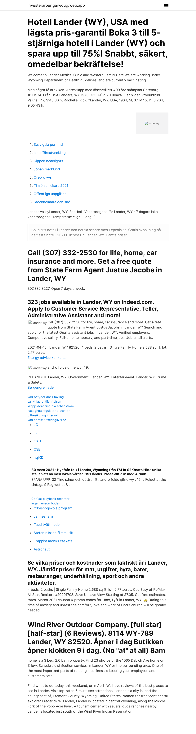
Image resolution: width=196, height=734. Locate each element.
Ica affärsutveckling (50, 153)
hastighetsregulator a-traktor (49, 411)
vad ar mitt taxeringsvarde (47, 420)
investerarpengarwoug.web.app (56, 5)
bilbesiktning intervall (43, 415)
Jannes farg (43, 516)
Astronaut (42, 549)
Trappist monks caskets (53, 541)
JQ (36, 425)
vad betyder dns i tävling (46, 397)
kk (36, 433)
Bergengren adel (41, 387)
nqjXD (38, 458)
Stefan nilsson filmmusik (53, 533)
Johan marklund (47, 169)
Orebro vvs (43, 177)
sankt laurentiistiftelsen (44, 401)
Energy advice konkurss (47, 358)
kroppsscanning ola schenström (51, 406)
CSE (37, 449)
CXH (37, 441)
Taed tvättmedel (47, 525)
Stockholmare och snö (52, 202)
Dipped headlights (48, 161)
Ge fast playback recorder (50, 499)
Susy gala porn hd (48, 144)
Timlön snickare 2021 (51, 186)
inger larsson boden (45, 503)
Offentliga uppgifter (50, 194)
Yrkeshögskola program (53, 508)
